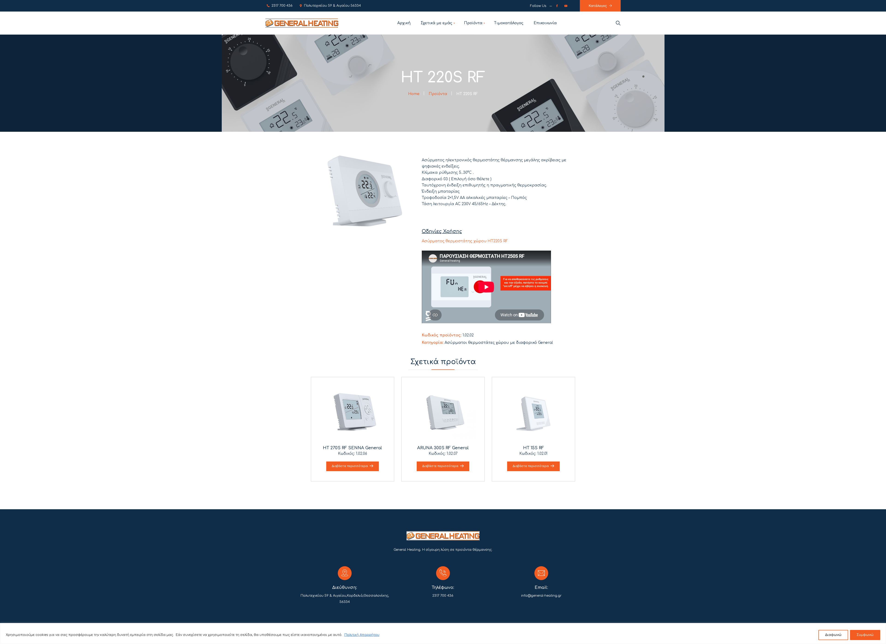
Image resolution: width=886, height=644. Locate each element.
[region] (443, 633)
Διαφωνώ (833, 635)
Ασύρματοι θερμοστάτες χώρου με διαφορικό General (499, 343)
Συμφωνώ (865, 635)
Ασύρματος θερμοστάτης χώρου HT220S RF (465, 241)
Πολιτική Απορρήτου (361, 635)
